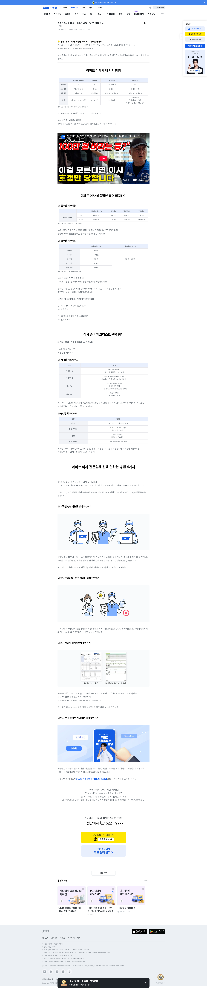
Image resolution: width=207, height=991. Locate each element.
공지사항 (54, 938)
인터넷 (47, 14)
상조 (121, 14)
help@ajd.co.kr (78, 958)
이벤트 (91, 7)
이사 (84, 14)
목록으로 (103, 873)
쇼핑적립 (151, 14)
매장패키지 (139, 14)
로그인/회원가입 (159, 7)
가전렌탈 (57, 14)
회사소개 (45, 938)
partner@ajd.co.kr (56, 961)
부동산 (101, 14)
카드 (77, 14)
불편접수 (101, 7)
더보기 (145, 880)
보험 (128, 14)
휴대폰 (68, 14)
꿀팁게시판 (74, 7)
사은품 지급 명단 (74, 938)
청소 (92, 14)
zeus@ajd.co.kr (65, 955)
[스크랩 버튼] (83, 888)
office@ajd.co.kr (79, 961)
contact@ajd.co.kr (57, 958)
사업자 (136, 11)
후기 (83, 7)
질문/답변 (63, 7)
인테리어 (111, 14)
